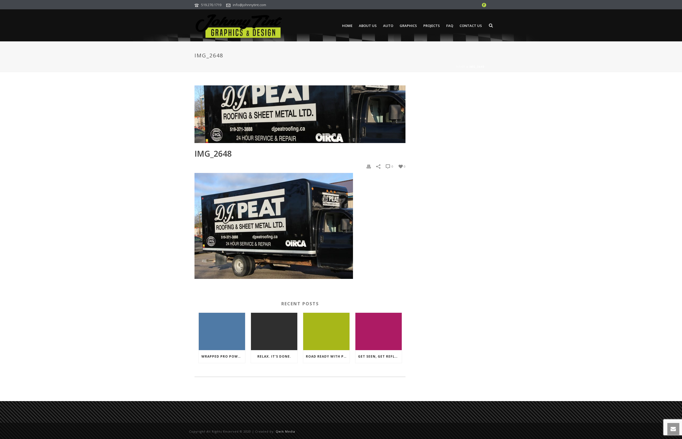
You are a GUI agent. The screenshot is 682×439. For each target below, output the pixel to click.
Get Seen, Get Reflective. (380, 356)
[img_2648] (299, 114)
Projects (431, 25)
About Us (368, 25)
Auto (388, 25)
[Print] (369, 166)
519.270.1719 (211, 4)
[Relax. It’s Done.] (274, 331)
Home (347, 25)
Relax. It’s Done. (274, 356)
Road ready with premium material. (328, 356)
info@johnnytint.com (249, 4)
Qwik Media (285, 431)
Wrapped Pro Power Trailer (223, 356)
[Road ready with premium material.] (326, 331)
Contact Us (471, 25)
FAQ (449, 25)
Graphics (408, 25)
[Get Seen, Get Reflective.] (378, 331)
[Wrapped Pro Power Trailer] (222, 331)
